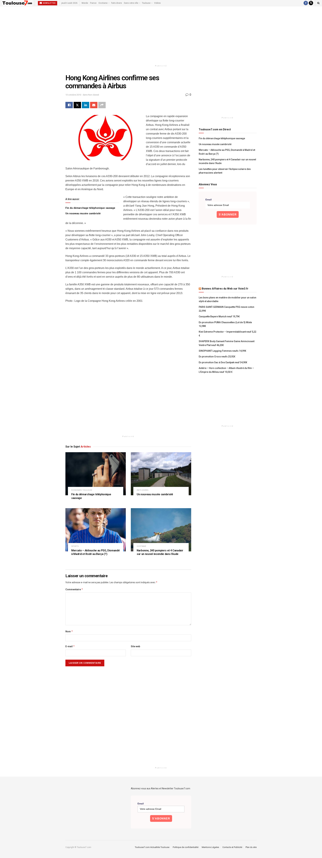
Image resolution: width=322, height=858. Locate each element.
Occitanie (103, 3)
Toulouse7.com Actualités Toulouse (152, 847)
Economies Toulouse (81, 490)
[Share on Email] (93, 105)
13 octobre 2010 (73, 94)
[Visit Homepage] (18, 3)
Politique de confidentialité (185, 847)
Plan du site (251, 847)
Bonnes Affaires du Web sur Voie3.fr (225, 288)
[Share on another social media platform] (102, 105)
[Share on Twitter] (77, 105)
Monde (85, 3)
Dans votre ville (131, 3)
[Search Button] (318, 3)
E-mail (70, 646)
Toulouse (146, 3)
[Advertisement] (161, 34)
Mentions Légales (210, 847)
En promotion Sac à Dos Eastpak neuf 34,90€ (223, 362)
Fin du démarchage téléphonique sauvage (90, 207)
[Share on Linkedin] (85, 105)
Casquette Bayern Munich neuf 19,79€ (219, 316)
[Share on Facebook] (69, 105)
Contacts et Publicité (232, 847)
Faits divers (116, 3)
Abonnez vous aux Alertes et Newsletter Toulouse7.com (160, 788)
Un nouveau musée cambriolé (83, 213)
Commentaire (74, 589)
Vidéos (157, 3)
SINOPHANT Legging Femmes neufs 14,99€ (222, 350)
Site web (135, 646)
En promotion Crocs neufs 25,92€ (217, 356)
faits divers (142, 490)
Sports (75, 546)
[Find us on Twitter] (311, 3)
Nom (69, 631)
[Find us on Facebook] (306, 3)
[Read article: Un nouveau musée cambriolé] (161, 473)
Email (208, 199)
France (93, 3)
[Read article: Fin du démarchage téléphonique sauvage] (95, 473)
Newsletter (49, 3)
